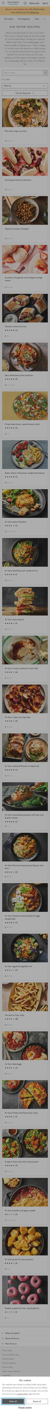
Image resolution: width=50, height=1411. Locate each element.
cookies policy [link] (22, 1394)
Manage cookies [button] (25, 1407)
